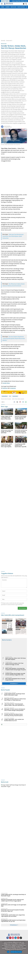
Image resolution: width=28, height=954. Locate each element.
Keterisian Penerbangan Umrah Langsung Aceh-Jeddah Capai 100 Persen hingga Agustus (20, 418)
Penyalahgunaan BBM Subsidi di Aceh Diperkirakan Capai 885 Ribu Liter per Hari (20, 445)
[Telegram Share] (23, 402)
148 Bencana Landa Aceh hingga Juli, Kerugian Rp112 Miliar (7, 431)
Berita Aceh (3, 43)
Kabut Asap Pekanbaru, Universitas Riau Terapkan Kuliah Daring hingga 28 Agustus (15, 669)
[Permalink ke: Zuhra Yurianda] (2, 126)
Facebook (4, 388)
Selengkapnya (13, 683)
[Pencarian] (26, 4)
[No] (26, 947)
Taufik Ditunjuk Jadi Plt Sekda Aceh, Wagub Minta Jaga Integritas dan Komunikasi (6, 445)
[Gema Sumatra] (8, 4)
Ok (8, 951)
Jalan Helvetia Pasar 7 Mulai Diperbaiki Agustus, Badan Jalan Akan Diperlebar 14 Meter (14, 704)
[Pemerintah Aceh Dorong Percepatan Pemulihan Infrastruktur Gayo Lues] (21, 425)
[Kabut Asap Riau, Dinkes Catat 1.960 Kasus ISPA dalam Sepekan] (14, 648)
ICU (10, 396)
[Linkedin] (15, 938)
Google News (6, 383)
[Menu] (2, 4)
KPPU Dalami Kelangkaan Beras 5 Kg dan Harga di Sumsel (15, 679)
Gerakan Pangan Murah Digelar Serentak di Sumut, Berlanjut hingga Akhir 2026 (15, 674)
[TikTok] (21, 938)
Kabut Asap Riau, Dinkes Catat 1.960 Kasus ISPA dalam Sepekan (15, 659)
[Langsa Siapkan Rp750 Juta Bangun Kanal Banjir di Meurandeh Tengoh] (7, 411)
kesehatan (15, 396)
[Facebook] (7, 938)
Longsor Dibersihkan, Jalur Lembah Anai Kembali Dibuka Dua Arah (14, 720)
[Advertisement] (14, 24)
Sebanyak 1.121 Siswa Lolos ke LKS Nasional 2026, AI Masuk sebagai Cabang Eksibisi (14, 709)
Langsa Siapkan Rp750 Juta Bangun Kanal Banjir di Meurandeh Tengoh (6, 418)
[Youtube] (18, 938)
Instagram (13, 388)
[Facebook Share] (14, 402)
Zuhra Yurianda (7, 126)
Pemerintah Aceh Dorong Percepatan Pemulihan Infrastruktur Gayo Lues (21, 431)
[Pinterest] (10, 938)
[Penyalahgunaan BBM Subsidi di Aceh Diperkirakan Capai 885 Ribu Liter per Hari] (21, 439)
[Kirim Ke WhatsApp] (26, 402)
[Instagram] (13, 938)
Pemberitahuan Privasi (16, 951)
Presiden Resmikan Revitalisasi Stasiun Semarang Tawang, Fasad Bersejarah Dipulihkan (13, 715)
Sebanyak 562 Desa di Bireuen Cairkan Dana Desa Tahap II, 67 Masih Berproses (15, 699)
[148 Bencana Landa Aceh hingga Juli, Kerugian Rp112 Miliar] (7, 425)
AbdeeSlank (4, 396)
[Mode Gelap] (24, 4)
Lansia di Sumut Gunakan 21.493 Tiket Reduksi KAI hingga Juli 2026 (14, 664)
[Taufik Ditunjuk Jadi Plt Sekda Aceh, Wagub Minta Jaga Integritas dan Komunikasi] (7, 439)
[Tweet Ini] (17, 402)
